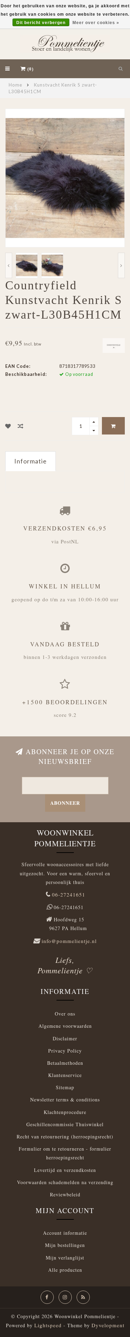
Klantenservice (65, 1075)
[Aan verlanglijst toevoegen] (8, 426)
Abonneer (65, 803)
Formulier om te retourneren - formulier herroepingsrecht (65, 1153)
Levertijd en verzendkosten (65, 1170)
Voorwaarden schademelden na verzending (65, 1182)
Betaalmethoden (65, 1063)
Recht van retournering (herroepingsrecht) (65, 1136)
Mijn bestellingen (65, 1245)
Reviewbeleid (65, 1194)
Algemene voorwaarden (65, 1026)
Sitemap (65, 1087)
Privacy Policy (65, 1050)
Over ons (65, 1013)
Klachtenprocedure (65, 1112)
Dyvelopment (108, 1325)
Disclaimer (65, 1038)
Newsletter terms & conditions (65, 1099)
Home (15, 85)
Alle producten (65, 1270)
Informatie (30, 461)
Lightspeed (48, 1325)
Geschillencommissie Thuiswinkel (65, 1124)
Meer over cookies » (95, 22)
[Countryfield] (114, 345)
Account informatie (65, 1233)
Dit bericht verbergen (41, 22)
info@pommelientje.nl (69, 940)
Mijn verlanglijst (65, 1257)
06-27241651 (68, 894)
